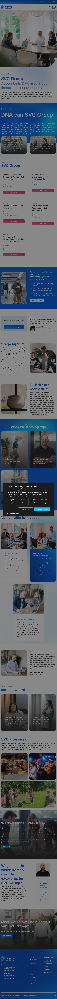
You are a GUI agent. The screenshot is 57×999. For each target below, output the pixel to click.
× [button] (51, 484)
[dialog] (28, 499)
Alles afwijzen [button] (25, 509)
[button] (13, 513)
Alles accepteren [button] (42, 509)
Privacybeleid (23, 496)
